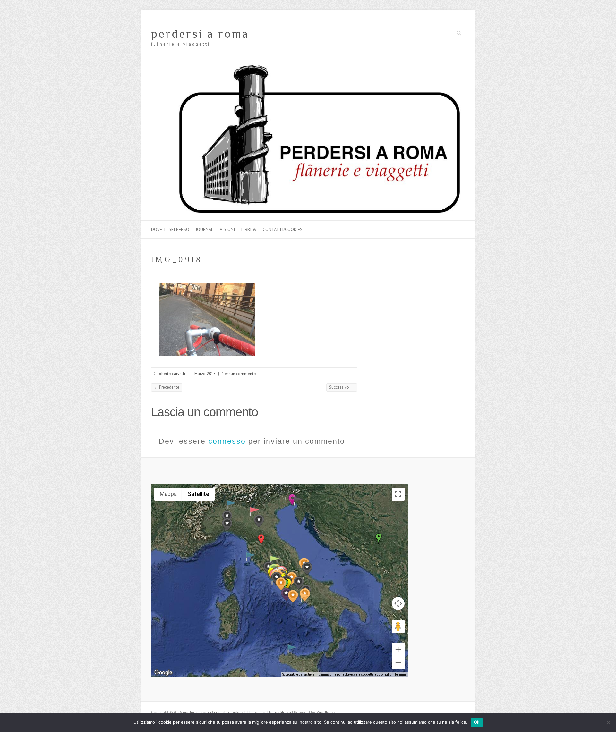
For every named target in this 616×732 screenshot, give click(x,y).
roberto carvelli (171, 373)
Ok (477, 722)
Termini (400, 674)
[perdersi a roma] (308, 66)
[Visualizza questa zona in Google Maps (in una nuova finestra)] (163, 673)
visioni (227, 229)
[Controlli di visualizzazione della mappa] (398, 603)
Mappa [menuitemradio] (168, 494)
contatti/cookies (283, 229)
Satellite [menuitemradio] (198, 494)
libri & (248, 229)
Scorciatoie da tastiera (298, 674)
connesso (227, 441)
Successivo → (341, 387)
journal (204, 229)
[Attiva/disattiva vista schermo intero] (398, 494)
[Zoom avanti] (398, 649)
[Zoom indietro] (398, 662)
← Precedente (166, 387)
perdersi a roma (200, 33)
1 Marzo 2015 (203, 373)
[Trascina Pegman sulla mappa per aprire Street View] (398, 626)
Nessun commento (239, 373)
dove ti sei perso (170, 229)
